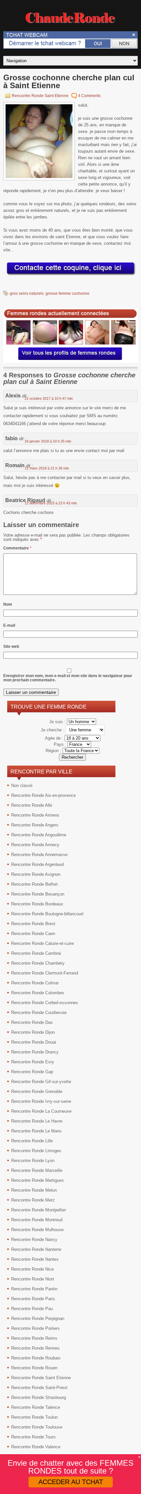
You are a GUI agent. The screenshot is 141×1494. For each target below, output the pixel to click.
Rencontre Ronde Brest (33, 923)
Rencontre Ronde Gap (32, 1071)
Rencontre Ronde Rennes (35, 1348)
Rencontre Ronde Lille (32, 1140)
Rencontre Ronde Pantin (34, 1288)
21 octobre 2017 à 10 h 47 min (49, 398)
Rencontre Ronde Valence (35, 1446)
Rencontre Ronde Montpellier (38, 1209)
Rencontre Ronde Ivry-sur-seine (41, 1101)
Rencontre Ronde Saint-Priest (39, 1387)
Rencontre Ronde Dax (32, 1022)
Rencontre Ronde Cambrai (36, 953)
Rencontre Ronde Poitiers (35, 1328)
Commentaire (17, 548)
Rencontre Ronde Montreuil (37, 1219)
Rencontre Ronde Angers (34, 825)
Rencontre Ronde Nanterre (36, 1249)
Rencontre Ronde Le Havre (36, 1121)
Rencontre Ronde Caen (33, 933)
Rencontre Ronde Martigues (37, 1180)
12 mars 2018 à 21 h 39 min (47, 468)
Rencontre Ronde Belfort (34, 884)
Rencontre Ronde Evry (32, 1061)
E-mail (9, 625)
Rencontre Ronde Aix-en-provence (43, 795)
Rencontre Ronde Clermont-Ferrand (44, 973)
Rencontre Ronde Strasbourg (38, 1397)
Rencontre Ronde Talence (35, 1407)
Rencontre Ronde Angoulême (38, 834)
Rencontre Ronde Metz (33, 1200)
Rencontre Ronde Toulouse (36, 1427)
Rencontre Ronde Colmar (35, 982)
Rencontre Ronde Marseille (36, 1170)
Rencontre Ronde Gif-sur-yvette (41, 1081)
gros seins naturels (27, 293)
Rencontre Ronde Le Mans (36, 1130)
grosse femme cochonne (68, 293)
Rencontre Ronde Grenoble (36, 1091)
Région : (54, 750)
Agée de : (55, 738)
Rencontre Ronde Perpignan (37, 1318)
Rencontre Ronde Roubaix (36, 1357)
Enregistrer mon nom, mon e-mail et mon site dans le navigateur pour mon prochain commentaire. (67, 677)
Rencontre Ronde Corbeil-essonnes (44, 1002)
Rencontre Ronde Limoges (36, 1150)
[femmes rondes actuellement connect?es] (70, 361)
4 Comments (89, 95)
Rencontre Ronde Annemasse (39, 854)
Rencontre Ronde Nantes (35, 1259)
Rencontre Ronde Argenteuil (37, 864)
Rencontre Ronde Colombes (37, 992)
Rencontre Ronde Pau (32, 1308)
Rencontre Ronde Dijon (33, 1032)
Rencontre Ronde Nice (32, 1269)
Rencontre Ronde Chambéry (38, 963)
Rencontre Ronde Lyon (32, 1160)
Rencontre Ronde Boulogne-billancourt (47, 913)
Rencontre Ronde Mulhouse (37, 1229)
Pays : (61, 744)
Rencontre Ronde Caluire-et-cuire (42, 943)
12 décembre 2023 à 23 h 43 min (51, 503)
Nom (7, 604)
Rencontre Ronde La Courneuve (41, 1111)
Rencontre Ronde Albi (31, 805)
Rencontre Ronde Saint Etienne (40, 95)
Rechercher (72, 757)
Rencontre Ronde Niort (32, 1279)
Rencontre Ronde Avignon (35, 874)
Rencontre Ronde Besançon (37, 894)
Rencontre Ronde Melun (34, 1190)
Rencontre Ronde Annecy (35, 844)
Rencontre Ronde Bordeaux (37, 903)
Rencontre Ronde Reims (34, 1338)
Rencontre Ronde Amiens (35, 815)
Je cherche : (53, 729)
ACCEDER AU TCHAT (70, 1481)
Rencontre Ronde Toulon (34, 1417)
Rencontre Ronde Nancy (34, 1239)
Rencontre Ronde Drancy (35, 1052)
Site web (11, 646)
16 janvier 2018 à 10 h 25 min (48, 441)
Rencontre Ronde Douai (33, 1042)
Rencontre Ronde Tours (33, 1436)
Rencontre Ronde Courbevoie (39, 1012)
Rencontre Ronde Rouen (34, 1367)
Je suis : (58, 721)
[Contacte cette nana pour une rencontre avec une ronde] (70, 275)
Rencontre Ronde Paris (33, 1298)
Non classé (21, 785)
